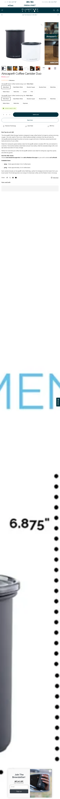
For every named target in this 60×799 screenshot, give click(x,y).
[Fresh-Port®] (30, 5)
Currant (25, 91)
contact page (35, 14)
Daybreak (25, 103)
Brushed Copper (31, 87)
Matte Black (6, 87)
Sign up (19, 791)
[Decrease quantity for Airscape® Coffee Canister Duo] (3, 114)
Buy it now (30, 120)
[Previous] (2, 15)
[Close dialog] (50, 771)
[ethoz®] (10, 5)
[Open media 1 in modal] (41, 24)
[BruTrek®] (30, 2)
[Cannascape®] (49, 2)
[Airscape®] (10, 2)
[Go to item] (3, 68)
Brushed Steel (42, 87)
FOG (32, 91)
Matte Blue (53, 87)
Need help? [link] (56, 177)
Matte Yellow (6, 91)
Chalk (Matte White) (18, 87)
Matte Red (16, 91)
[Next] (58, 15)
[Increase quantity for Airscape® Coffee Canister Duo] (10, 114)
